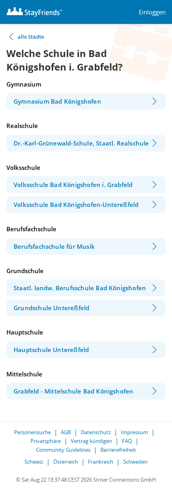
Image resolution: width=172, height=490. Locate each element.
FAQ (127, 441)
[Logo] (34, 12)
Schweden (135, 461)
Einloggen (152, 12)
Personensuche (32, 432)
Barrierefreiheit (118, 449)
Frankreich (100, 461)
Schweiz (33, 461)
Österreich (65, 461)
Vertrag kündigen (91, 441)
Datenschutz (96, 432)
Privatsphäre (45, 441)
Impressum (134, 432)
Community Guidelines (63, 449)
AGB (66, 432)
